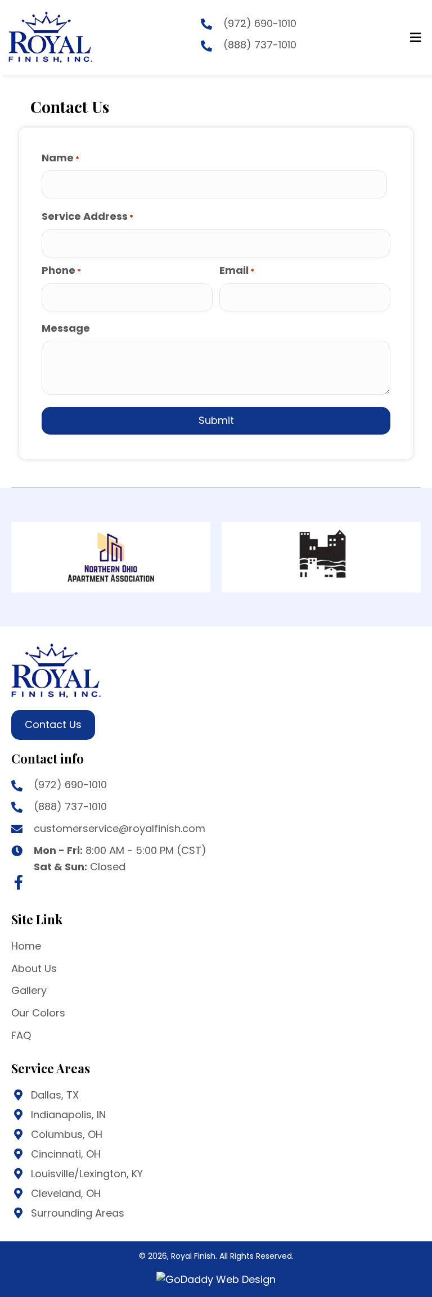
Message (66, 328)
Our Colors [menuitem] (38, 1013)
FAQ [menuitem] (21, 1035)
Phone (61, 270)
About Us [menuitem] (34, 968)
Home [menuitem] (26, 946)
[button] (18, 882)
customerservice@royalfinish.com (119, 828)
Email (236, 270)
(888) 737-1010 (259, 45)
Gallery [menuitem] (29, 990)
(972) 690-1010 (259, 23)
